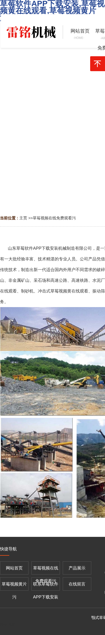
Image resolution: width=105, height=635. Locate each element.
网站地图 (8, 624)
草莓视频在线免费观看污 (54, 218)
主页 (23, 218)
